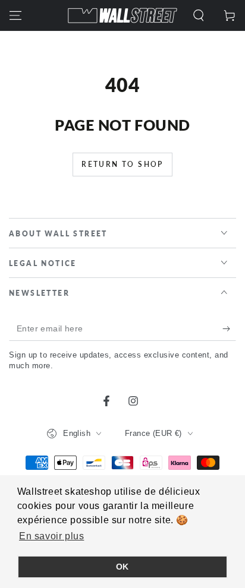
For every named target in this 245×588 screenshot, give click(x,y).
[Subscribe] (229, 329)
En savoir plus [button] (51, 536)
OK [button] (122, 566)
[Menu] (15, 15)
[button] (198, 15)
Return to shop (122, 164)
